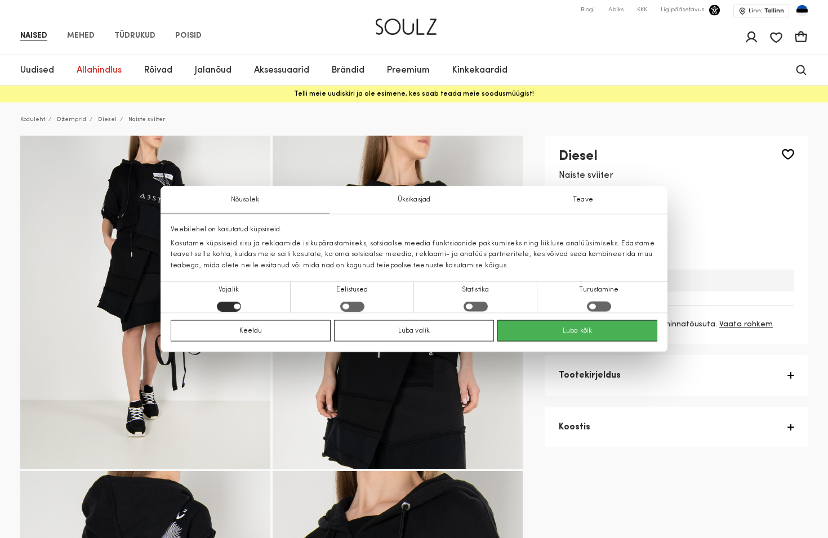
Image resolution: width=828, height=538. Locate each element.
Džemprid (71, 119)
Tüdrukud (134, 36)
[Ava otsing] (801, 70)
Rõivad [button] (158, 70)
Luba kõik (577, 330)
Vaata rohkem (746, 324)
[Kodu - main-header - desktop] (414, 22)
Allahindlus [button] (99, 70)
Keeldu (250, 330)
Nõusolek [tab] (245, 199)
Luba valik (414, 330)
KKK (642, 10)
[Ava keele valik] (802, 10)
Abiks (616, 10)
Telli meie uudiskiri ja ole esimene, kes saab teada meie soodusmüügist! (414, 94)
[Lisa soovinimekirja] (788, 154)
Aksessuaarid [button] (281, 70)
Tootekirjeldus (590, 375)
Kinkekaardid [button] (480, 70)
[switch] (352, 306)
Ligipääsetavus (682, 10)
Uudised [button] (37, 70)
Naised (33, 36)
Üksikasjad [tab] (414, 199)
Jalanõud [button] (213, 70)
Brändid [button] (348, 70)
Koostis (574, 427)
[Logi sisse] (751, 37)
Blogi (588, 10)
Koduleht (32, 119)
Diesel (107, 119)
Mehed (81, 36)
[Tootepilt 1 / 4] (145, 302)
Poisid (188, 36)
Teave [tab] (583, 199)
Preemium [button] (408, 70)
